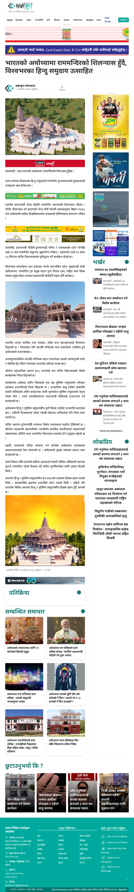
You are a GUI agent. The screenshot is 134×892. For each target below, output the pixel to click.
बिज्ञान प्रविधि (85, 835)
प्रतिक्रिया (19, 592)
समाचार (19, 19)
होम (38, 835)
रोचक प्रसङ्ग (63, 858)
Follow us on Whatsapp (110, 868)
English (123, 20)
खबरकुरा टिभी (85, 858)
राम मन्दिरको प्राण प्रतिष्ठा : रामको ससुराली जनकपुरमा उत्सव (21, 697)
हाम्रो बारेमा (21, 889)
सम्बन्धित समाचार (25, 611)
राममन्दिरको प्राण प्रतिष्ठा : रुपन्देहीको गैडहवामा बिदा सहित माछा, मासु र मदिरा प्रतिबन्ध (22, 746)
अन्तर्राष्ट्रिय (41, 844)
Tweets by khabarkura (110, 430)
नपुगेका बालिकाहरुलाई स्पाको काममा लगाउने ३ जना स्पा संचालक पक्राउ (111, 401)
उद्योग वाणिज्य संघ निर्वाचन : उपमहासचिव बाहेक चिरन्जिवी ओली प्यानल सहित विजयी (111, 531)
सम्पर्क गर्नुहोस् (31, 889)
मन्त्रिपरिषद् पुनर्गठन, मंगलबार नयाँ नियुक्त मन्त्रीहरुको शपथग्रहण (111, 474)
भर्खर (99, 262)
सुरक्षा (60, 862)
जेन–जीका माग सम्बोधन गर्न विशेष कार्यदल (18, 803)
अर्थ (48, 19)
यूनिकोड (40, 889)
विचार (57, 19)
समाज (66, 19)
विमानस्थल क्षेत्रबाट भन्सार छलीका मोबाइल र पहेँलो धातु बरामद (50, 801)
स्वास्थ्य (61, 849)
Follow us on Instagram (110, 859)
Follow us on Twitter (117, 842)
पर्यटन (60, 835)
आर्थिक (40, 849)
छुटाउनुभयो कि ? (24, 766)
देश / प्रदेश (84, 844)
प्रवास (39, 862)
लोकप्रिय (102, 442)
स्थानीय (61, 840)
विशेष (39, 853)
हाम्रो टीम (13, 889)
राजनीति (39, 19)
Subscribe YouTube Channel (113, 850)
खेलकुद (89, 19)
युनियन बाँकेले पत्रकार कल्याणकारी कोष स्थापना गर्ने (111, 368)
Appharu (122, 889)
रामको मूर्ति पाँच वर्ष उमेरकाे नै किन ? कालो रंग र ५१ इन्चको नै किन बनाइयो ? (65, 697)
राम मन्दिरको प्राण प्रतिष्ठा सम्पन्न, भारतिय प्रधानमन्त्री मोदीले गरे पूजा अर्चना (66, 651)
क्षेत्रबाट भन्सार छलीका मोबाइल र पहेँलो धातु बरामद (111, 331)
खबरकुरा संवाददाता (25, 85)
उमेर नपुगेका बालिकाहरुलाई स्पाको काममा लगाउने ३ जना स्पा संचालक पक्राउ (81, 799)
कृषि (81, 853)
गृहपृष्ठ (9, 19)
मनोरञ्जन (78, 19)
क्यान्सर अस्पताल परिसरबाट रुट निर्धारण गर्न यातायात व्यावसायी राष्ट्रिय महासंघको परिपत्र (110, 496)
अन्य (98, 19)
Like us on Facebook (117, 836)
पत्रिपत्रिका (84, 849)
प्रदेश (29, 19)
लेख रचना (41, 858)
